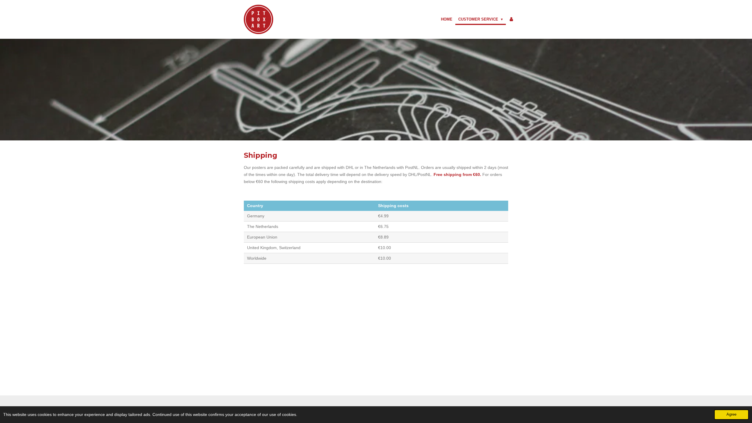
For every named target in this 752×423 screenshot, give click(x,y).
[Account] (511, 19)
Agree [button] (731, 414)
